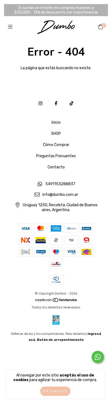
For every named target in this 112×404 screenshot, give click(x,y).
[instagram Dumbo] (40, 103)
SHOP (56, 133)
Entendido (55, 391)
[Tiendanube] (56, 301)
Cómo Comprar (56, 144)
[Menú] (11, 27)
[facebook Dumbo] (56, 103)
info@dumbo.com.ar (60, 194)
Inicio (56, 122)
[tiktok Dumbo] (71, 103)
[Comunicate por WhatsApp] (98, 357)
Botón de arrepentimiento (60, 340)
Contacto (56, 167)
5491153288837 (60, 184)
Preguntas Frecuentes (56, 156)
